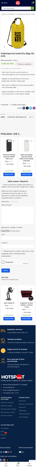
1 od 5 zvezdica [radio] (11, 201)
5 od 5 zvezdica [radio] (17, 201)
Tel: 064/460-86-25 (9, 387)
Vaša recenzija (6, 205)
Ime (3, 235)
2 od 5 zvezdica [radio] (13, 201)
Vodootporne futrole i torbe (26, 14)
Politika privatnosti (24, 414)
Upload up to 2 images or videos (11, 227)
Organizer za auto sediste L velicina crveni (26, 305)
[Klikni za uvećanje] (4, 47)
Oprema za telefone (8, 14)
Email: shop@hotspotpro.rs (11, 390)
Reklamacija (22, 410)
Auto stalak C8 (9, 303)
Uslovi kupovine (23, 417)
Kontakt (3, 438)
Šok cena (4, 434)
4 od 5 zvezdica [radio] (16, 201)
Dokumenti (22, 407)
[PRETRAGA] (32, 8)
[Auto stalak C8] (9, 293)
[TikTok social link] (7, 460)
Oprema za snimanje (7, 402)
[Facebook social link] (23, 108)
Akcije (2, 431)
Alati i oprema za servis (8, 412)
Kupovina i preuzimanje (26, 404)
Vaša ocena (5, 201)
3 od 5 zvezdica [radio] (14, 201)
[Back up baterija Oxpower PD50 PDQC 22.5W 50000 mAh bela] (26, 145)
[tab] (3, 117)
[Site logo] (17, 3)
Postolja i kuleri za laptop (8, 409)
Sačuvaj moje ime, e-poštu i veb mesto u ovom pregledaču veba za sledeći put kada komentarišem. (17, 253)
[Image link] (27, 452)
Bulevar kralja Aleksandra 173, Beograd (15, 384)
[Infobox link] (18, 331)
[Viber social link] (34, 108)
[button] (9, 174)
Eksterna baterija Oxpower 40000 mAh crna (9, 157)
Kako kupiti (22, 401)
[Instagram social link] (4, 460)
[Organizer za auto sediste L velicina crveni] (26, 293)
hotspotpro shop (7, 425)
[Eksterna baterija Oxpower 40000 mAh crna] (9, 145)
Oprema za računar (7, 415)
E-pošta (4, 243)
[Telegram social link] (30, 108)
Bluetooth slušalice (6, 406)
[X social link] (27, 108)
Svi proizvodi (4, 428)
